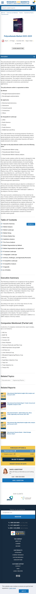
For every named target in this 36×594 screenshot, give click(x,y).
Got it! (24, 591)
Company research (18, 554)
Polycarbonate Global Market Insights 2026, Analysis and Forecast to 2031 (20, 394)
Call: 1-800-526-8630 (18, 477)
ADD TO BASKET (18, 459)
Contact (18, 566)
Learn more (12, 588)
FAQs (18, 568)
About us (18, 541)
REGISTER (18, 516)
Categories (18, 552)
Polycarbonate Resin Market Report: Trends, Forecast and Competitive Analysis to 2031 (21, 403)
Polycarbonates (6, 380)
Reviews (18, 546)
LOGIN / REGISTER (18, 571)
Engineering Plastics (18, 380)
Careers (18, 543)
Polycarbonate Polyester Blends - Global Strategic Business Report (19, 433)
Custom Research (18, 557)
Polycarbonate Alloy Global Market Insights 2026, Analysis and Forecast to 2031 (21, 423)
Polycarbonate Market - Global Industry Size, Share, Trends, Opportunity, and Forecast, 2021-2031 (19, 413)
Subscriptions (18, 559)
